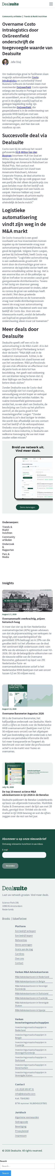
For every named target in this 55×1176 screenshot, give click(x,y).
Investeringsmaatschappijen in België (30, 1036)
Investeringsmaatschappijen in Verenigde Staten (30, 1074)
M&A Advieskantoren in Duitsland (31, 993)
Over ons (19, 958)
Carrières (19, 953)
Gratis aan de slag (24, 949)
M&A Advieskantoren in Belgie (30, 981)
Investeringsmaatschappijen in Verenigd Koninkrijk (30, 1051)
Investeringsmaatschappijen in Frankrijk (30, 1044)
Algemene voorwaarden (27, 1117)
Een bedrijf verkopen (25, 930)
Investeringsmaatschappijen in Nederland (30, 1029)
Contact (19, 962)
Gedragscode (21, 1121)
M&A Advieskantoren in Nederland (32, 976)
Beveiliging (20, 1126)
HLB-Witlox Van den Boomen (19, 153)
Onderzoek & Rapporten (8, 547)
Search (3, 1161)
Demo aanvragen (23, 944)
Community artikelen (8, 538)
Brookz (6, 918)
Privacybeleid (21, 1130)
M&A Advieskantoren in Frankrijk (31, 998)
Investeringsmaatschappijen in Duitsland (30, 1059)
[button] (35, 4)
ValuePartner (20, 918)
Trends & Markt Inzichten (7, 529)
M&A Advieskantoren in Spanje (30, 1010)
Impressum (21, 1135)
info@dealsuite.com (25, 1093)
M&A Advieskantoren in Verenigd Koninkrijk (31, 987)
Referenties (21, 940)
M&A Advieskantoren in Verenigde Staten (32, 1004)
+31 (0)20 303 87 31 (24, 1089)
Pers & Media (6, 556)
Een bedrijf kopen (24, 935)
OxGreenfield (24, 87)
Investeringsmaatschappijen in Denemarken (30, 1066)
